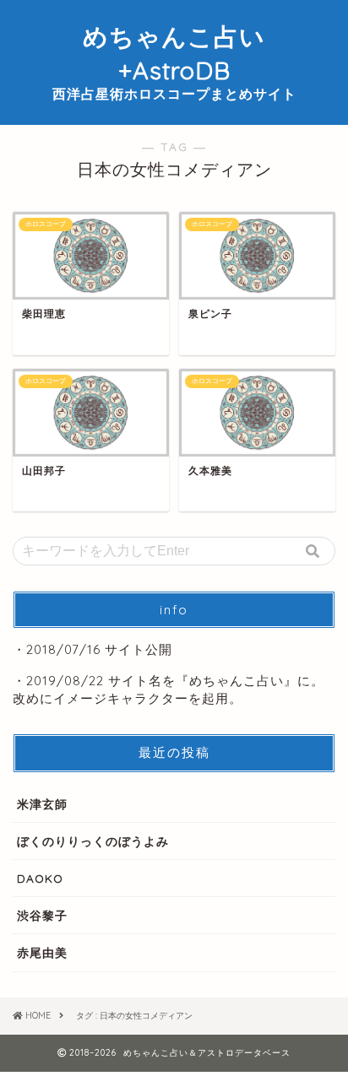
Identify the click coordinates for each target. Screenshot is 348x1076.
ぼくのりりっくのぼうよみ (93, 841)
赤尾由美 (42, 952)
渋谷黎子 (42, 915)
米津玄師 (42, 804)
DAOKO (40, 878)
